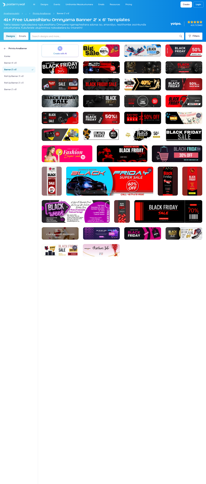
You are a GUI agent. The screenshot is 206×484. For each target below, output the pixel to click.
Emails (22, 36)
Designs (10, 36)
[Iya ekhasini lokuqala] (12, 5)
